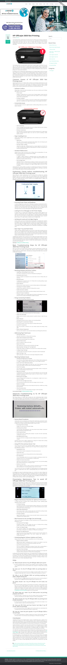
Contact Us (56, 3)
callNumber (17, 37)
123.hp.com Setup (52, 49)
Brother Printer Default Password (54, 47)
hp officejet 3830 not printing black (23, 644)
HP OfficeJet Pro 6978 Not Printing (23, 242)
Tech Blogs (51, 3)
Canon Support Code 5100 (53, 56)
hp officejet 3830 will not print (22, 645)
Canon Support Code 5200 (53, 54)
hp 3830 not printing (16, 643)
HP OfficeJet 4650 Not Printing (27, 391)
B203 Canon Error (52, 58)
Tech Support (51, 70)
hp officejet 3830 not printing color (34, 644)
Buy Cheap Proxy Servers (10, 650)
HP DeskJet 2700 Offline (53, 63)
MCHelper (24, 659)
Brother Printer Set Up (52, 45)
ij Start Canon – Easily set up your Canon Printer (54, 52)
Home (26, 3)
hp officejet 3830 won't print (31, 645)
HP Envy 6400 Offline (52, 65)
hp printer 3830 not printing (39, 645)
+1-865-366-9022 (8, 1)
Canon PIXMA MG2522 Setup (54, 61)
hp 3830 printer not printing (24, 643)
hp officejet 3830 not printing (32, 643)
